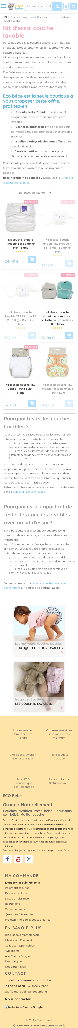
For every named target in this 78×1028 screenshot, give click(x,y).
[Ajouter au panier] (69, 335)
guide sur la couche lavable (29, 491)
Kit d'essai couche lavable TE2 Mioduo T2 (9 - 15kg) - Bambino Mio (20, 318)
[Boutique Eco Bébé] (15, 6)
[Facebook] (7, 859)
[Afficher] (32, 259)
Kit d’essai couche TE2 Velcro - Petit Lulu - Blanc (20, 388)
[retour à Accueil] (5, 17)
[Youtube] (18, 859)
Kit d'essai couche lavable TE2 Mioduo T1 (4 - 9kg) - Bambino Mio (57, 245)
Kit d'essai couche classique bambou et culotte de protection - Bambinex (57, 318)
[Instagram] (29, 859)
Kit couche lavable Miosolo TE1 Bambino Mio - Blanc (20, 243)
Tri (4, 192)
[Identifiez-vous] (66, 6)
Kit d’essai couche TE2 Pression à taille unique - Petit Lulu (57, 388)
